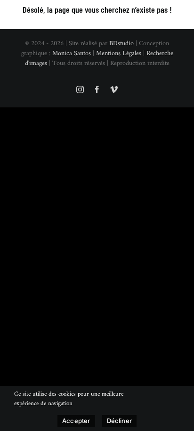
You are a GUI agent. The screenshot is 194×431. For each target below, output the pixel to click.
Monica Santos (71, 53)
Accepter (76, 420)
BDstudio (121, 43)
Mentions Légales (118, 53)
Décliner (119, 420)
